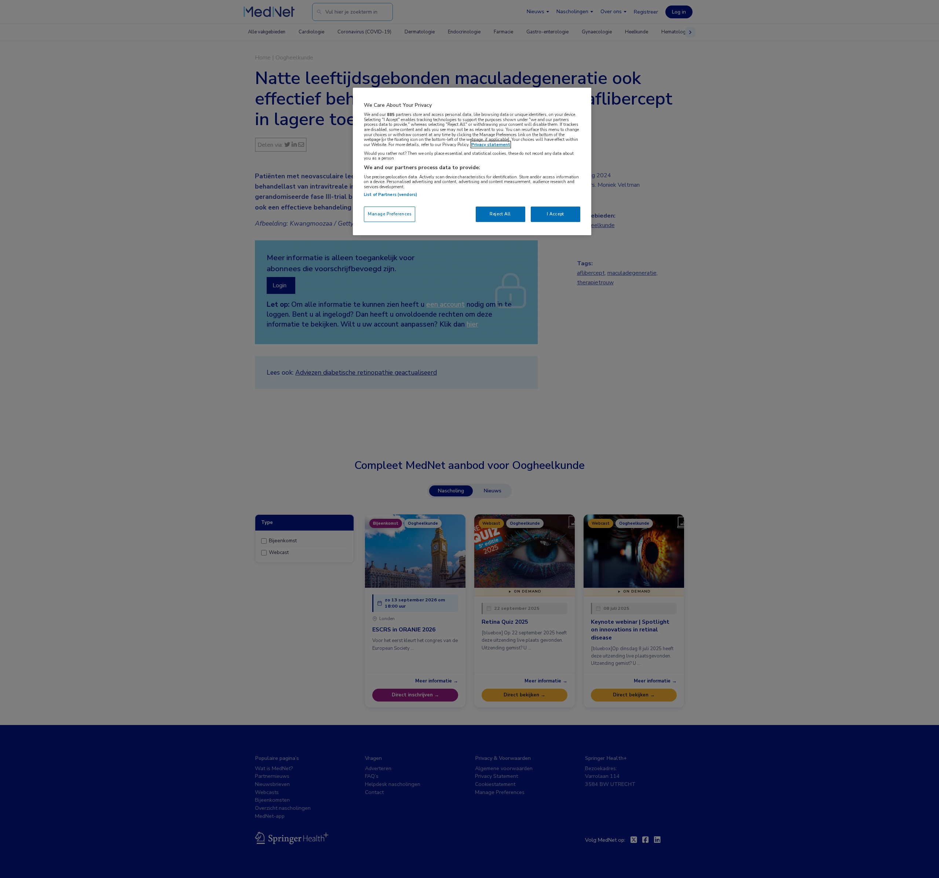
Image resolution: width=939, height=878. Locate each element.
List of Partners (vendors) (390, 194)
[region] (472, 161)
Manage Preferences (389, 214)
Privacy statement (490, 144)
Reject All (500, 214)
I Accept (555, 214)
